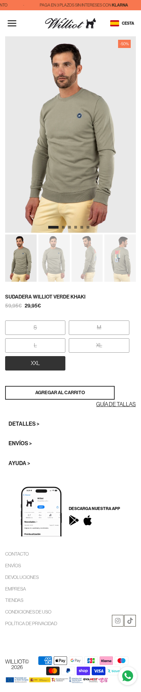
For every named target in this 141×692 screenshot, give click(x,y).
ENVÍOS (13, 565)
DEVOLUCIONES (22, 577)
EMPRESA (15, 589)
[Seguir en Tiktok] (130, 621)
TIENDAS (14, 600)
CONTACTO (17, 554)
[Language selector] (114, 23)
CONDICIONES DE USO (28, 612)
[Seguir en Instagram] (118, 621)
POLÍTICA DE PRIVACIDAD (31, 623)
